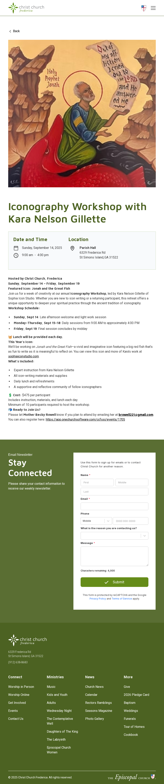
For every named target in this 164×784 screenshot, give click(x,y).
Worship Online (18, 695)
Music (51, 687)
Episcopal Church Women (59, 750)
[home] (26, 8)
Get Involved (17, 703)
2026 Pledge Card (136, 695)
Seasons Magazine (98, 711)
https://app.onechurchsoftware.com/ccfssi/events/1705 (85, 419)
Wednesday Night (59, 711)
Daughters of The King (62, 731)
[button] (152, 8)
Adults (51, 703)
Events (13, 711)
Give (127, 687)
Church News (94, 687)
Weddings (131, 711)
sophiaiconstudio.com (23, 356)
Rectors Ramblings (98, 703)
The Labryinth (56, 739)
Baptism (129, 703)
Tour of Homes (134, 727)
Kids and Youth (57, 695)
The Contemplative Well (60, 721)
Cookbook (131, 735)
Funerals (130, 719)
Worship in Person (21, 687)
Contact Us (15, 719)
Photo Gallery (94, 719)
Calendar (91, 695)
